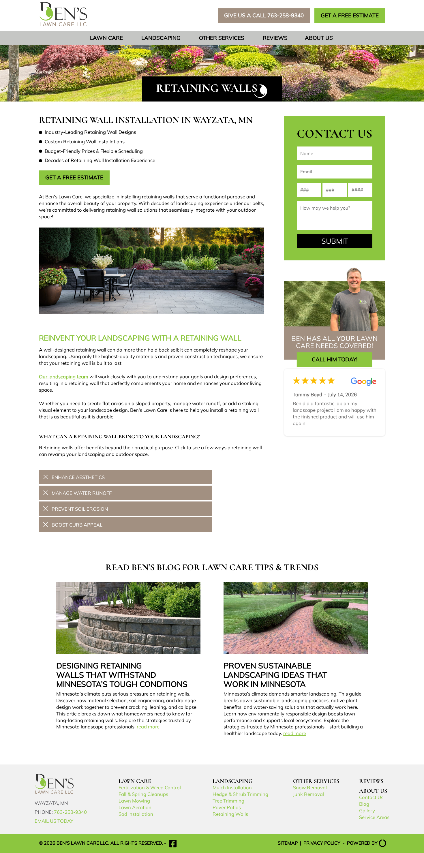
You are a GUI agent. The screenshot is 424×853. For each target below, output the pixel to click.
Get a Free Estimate (74, 178)
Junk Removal (308, 794)
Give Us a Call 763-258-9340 (264, 16)
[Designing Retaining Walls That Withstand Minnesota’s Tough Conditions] (128, 656)
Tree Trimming (228, 801)
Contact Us (371, 797)
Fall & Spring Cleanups (143, 794)
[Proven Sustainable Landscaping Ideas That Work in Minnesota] (296, 660)
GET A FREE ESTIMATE (350, 16)
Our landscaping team (63, 377)
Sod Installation (136, 814)
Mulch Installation (232, 788)
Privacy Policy (321, 843)
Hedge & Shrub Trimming (240, 794)
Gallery (367, 811)
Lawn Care (106, 38)
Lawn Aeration (135, 807)
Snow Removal (310, 788)
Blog (364, 804)
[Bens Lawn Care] (63, 25)
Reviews (275, 38)
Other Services (221, 38)
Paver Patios (227, 807)
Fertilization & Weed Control (150, 788)
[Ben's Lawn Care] (55, 792)
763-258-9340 (70, 812)
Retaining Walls (230, 814)
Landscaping (161, 38)
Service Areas (374, 817)
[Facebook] (172, 843)
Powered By (362, 843)
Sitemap (288, 843)
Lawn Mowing (134, 801)
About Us (319, 38)
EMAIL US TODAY (54, 821)
